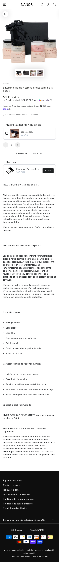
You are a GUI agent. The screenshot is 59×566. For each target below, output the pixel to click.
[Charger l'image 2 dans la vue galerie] (26, 73)
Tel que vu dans (11, 489)
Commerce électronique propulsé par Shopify (29, 556)
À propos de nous (12, 480)
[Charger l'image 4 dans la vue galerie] (40, 73)
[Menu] (4, 4)
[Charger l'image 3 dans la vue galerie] (33, 73)
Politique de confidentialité (18, 503)
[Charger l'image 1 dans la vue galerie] (19, 73)
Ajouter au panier (29, 153)
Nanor (6, 84)
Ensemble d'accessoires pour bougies (28, 169)
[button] (42, 4)
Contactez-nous (11, 485)
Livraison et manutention (16, 494)
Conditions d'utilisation (15, 508)
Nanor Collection (18, 550)
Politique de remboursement (18, 498)
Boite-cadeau (27, 132)
